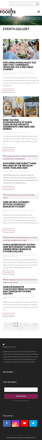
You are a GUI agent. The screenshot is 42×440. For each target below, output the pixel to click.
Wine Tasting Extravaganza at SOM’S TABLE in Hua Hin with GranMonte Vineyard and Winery (19, 124)
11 (34, 324)
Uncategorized (12, 256)
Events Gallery (24, 73)
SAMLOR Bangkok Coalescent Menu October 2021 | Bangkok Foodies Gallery (19, 290)
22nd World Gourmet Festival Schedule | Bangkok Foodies (16, 204)
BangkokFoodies (11, 73)
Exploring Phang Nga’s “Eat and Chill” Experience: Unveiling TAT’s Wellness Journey (19, 66)
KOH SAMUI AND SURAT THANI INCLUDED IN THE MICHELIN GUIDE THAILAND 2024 (19, 165)
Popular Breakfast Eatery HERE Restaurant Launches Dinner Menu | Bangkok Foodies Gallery (19, 248)
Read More (8, 90)
